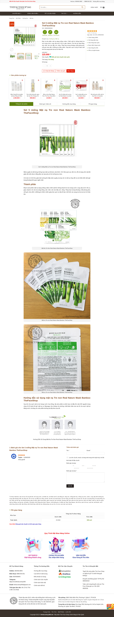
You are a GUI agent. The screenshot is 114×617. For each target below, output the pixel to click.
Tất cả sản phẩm (50, 13)
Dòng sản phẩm (32, 13)
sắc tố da (78, 502)
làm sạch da (79, 500)
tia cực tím (53, 504)
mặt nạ (94, 500)
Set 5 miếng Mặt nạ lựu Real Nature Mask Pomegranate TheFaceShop (81, 96)
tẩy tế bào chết (26, 504)
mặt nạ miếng (13, 502)
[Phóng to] (11, 49)
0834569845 (16, 576)
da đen (46, 498)
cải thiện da (45, 496)
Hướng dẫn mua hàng (99, 1)
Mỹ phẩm (18, 18)
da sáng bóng (91, 498)
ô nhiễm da (62, 502)
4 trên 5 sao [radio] (70, 468)
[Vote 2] (90, 31)
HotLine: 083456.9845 (76, 1)
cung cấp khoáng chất (15, 498)
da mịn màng (65, 498)
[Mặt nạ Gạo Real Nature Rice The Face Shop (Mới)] (49, 85)
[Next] (36, 37)
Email (89, 450)
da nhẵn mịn (72, 498)
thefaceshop (46, 504)
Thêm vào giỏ (60, 71)
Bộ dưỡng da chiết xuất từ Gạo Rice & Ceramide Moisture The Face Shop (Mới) (97, 97)
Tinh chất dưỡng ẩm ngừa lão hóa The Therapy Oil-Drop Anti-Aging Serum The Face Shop (32, 97)
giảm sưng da (50, 500)
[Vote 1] (88, 31)
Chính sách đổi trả (39, 585)
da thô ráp (17, 500)
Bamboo (17, 496)
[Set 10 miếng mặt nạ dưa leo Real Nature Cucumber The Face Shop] (65, 85)
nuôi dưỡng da (55, 502)
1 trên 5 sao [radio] (69, 465)
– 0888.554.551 (87, 1)
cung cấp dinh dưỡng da (97, 496)
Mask (90, 500)
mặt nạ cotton (100, 500)
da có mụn (32, 498)
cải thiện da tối (53, 496)
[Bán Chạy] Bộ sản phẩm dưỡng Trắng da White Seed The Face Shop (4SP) (16, 96)
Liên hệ (68, 612)
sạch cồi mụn (84, 502)
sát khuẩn (96, 502)
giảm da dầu (33, 500)
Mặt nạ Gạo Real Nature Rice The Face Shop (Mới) (48, 95)
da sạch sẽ (79, 498)
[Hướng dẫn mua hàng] (57, 547)
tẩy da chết (18, 504)
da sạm (85, 498)
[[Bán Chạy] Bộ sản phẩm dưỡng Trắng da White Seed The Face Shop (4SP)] (16, 85)
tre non (58, 504)
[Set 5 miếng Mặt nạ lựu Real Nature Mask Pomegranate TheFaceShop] (81, 85)
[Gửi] (82, 7)
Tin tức (63, 13)
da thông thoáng (25, 500)
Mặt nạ (31, 18)
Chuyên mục (16, 13)
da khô (51, 498)
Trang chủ (11, 18)
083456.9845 (19, 571)
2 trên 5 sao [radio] (78, 465)
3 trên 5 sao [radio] (88, 465)
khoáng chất (65, 500)
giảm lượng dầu (42, 500)
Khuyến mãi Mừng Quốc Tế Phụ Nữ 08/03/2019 (93, 580)
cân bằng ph (60, 496)
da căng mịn (25, 498)
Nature (48, 502)
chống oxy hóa (82, 496)
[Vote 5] (96, 31)
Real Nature (72, 502)
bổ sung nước (37, 496)
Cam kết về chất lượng (40, 573)
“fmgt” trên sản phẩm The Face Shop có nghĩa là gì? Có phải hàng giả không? (93, 573)
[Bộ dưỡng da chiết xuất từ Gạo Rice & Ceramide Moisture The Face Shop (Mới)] (97, 85)
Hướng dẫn (77, 13)
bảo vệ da (22, 496)
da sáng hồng (99, 498)
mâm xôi (85, 500)
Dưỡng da (25, 18)
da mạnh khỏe (57, 498)
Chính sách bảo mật (40, 582)
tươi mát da (69, 504)
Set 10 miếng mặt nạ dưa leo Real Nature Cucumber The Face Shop (65, 96)
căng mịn (67, 496)
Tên (67, 450)
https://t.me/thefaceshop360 (17, 581)
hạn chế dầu (58, 500)
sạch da (91, 502)
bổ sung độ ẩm (29, 496)
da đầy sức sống (39, 498)
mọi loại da (20, 502)
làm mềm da (72, 500)
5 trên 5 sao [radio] (83, 468)
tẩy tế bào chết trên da (36, 504)
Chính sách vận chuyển (41, 579)
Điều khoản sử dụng (40, 576)
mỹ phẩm (26, 502)
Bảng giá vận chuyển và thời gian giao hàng (28, 524)
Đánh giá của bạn (71, 463)
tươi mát (63, 504)
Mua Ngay (71, 71)
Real (67, 502)
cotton (88, 496)
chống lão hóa (74, 496)
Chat (49, 71)
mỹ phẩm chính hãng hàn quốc (37, 502)
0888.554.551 (21, 573)
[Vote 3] (92, 31)
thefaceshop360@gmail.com (22, 584)
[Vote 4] (94, 31)
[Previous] (12, 37)
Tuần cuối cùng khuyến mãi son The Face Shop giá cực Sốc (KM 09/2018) (93, 586)
